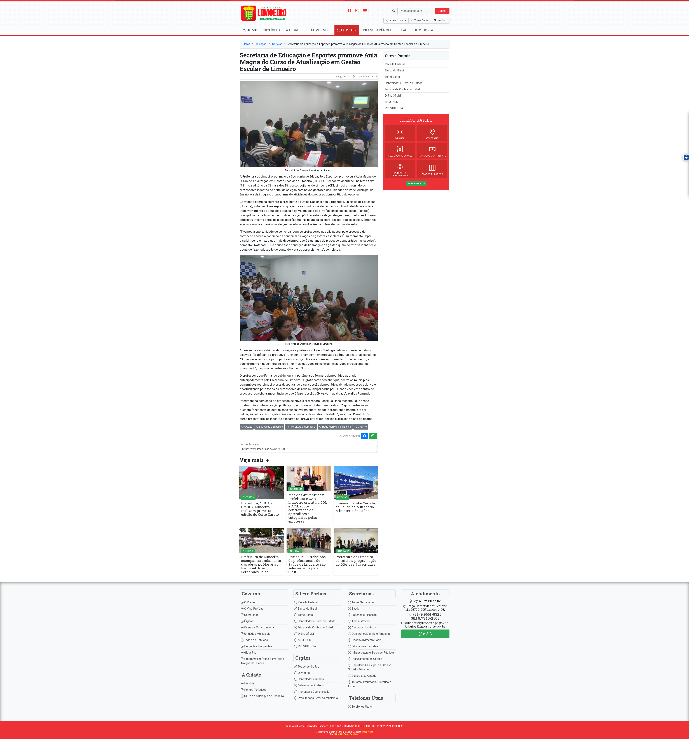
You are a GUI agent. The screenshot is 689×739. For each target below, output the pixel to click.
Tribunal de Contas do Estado (403, 89)
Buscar (442, 11)
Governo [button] (319, 30)
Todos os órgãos (308, 666)
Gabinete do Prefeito (310, 685)
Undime (362, 426)
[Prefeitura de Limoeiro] (264, 13)
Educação (260, 44)
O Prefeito (250, 602)
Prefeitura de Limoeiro (302, 426)
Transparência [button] (377, 30)
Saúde (355, 608)
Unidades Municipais (256, 633)
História (248, 683)
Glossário (249, 652)
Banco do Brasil (394, 70)
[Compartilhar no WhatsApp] (373, 436)
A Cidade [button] (294, 30)
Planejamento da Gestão (366, 659)
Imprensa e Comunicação (313, 691)
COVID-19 (348, 30)
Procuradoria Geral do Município (317, 698)
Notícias (271, 30)
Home (251, 30)
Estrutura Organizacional (259, 627)
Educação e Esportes (271, 426)
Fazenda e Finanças (364, 615)
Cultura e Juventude (363, 675)
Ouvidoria (423, 30)
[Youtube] (365, 10)
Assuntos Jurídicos (363, 627)
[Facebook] (349, 10)
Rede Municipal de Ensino (336, 426)
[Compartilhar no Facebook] (364, 436)
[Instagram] (357, 10)
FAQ (404, 30)
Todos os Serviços (255, 640)
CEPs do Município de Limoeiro (263, 696)
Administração (360, 621)
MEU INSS (391, 102)
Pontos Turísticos (254, 689)
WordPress (367, 732)
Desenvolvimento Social (366, 640)
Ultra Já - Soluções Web (346, 734)
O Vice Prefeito (253, 608)
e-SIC (427, 634)
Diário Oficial (393, 95)
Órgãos (248, 621)
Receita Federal (395, 64)
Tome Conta (392, 76)
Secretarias (251, 615)
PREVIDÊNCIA (394, 108)
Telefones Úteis (361, 706)
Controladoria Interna (310, 679)
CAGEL (248, 426)
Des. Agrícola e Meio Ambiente (371, 633)
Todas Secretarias (362, 602)
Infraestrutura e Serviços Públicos (373, 652)
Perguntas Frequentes (257, 646)
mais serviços (416, 183)
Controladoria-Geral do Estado (404, 83)
